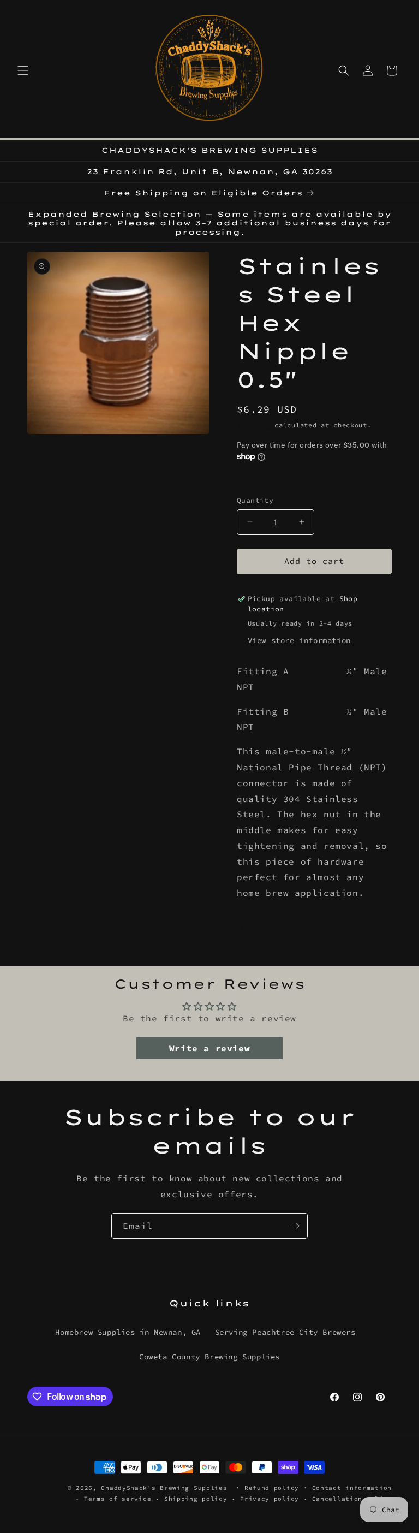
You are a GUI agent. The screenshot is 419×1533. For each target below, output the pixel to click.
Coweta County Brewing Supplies (209, 1357)
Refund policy (271, 1488)
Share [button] (259, 926)
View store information (299, 640)
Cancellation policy (352, 1498)
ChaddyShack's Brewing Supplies (164, 1488)
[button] (23, 70)
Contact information (352, 1488)
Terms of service (117, 1498)
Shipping (254, 425)
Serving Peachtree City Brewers (285, 1332)
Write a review (209, 1048)
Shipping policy (196, 1498)
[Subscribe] (295, 1226)
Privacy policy (269, 1498)
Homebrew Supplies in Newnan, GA (128, 1332)
